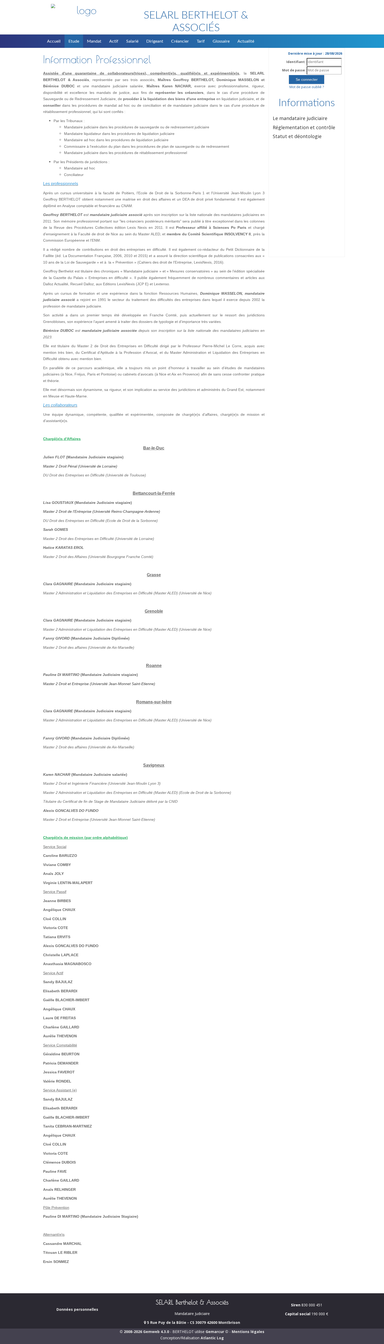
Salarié (132, 41)
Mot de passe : (294, 70)
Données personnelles (77, 1309)
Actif (113, 41)
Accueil (54, 41)
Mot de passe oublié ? (306, 87)
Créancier (180, 41)
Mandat (94, 41)
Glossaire (221, 41)
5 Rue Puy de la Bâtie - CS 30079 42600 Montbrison (193, 1322)
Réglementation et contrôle (304, 127)
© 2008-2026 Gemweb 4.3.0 (144, 1331)
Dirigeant (154, 41)
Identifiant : (296, 62)
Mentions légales (248, 1331)
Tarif (201, 41)
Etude (73, 41)
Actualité (245, 41)
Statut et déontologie (297, 136)
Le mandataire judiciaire (300, 118)
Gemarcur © (217, 1331)
